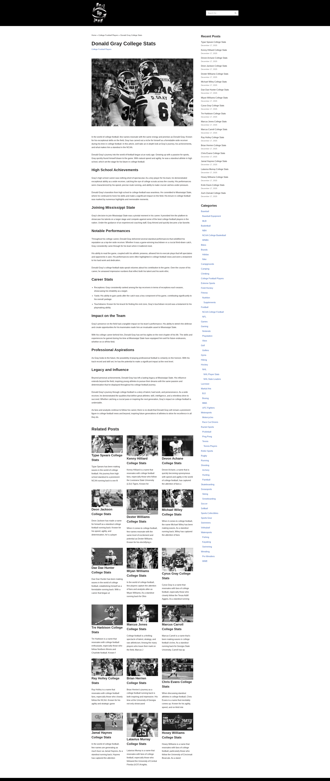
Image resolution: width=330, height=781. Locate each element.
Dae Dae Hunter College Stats (215, 90)
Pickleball (206, 432)
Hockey (204, 365)
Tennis (205, 441)
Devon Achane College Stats (214, 58)
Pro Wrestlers (208, 556)
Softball (204, 508)
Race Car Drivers (210, 422)
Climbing (205, 274)
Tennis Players (210, 446)
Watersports (206, 532)
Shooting (205, 465)
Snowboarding (209, 499)
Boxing (205, 398)
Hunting (205, 475)
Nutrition (206, 298)
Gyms (203, 355)
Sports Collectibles (209, 513)
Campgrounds (207, 264)
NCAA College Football (213, 312)
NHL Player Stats (211, 374)
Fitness (204, 293)
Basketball (206, 226)
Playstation (207, 336)
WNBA (205, 240)
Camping (205, 269)
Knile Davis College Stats (212, 185)
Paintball (206, 480)
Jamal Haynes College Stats (214, 161)
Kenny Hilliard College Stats (214, 50)
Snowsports (206, 489)
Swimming (207, 547)
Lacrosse (205, 384)
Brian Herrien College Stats (213, 145)
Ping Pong (207, 436)
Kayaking (206, 542)
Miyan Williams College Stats (214, 98)
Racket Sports (207, 427)
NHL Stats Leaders (212, 379)
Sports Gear (206, 518)
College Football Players (108, 35)
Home (94, 35)
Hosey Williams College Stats (214, 177)
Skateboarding (207, 484)
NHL (204, 369)
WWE (205, 561)
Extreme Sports (208, 283)
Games (204, 322)
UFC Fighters (208, 408)
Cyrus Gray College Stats (212, 105)
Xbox (204, 341)
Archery (205, 470)
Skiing (205, 494)
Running (205, 460)
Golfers (205, 350)
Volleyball (205, 528)
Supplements (210, 302)
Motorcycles (207, 417)
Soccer (204, 504)
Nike (204, 259)
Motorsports (206, 413)
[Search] (235, 13)
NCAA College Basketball (214, 235)
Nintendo (206, 331)
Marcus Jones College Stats (214, 121)
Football (204, 307)
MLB (204, 221)
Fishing (205, 537)
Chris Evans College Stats (213, 153)
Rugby (204, 456)
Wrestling (205, 552)
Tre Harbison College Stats (213, 113)
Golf (203, 345)
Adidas (205, 254)
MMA (204, 403)
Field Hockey (207, 288)
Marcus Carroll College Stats (214, 129)
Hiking (204, 360)
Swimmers (206, 523)
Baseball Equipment (211, 216)
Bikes (203, 245)
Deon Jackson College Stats (214, 66)
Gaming (204, 326)
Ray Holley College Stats (212, 137)
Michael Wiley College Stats (214, 82)
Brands (204, 250)
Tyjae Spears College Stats (213, 42)
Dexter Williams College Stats (214, 74)
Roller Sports (207, 451)
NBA (204, 230)
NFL (204, 317)
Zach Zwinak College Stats (213, 193)
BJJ (204, 393)
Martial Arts (206, 389)
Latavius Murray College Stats (214, 169)
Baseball (205, 211)
